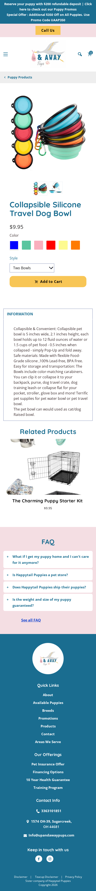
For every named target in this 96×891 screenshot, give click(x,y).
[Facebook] (38, 858)
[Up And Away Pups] (48, 54)
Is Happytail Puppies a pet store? (40, 575)
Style (14, 258)
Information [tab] (20, 314)
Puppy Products (20, 77)
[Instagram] (49, 858)
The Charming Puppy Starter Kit (47, 500)
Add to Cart (51, 281)
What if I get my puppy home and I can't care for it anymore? (51, 559)
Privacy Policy (73, 877)
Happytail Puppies (59, 881)
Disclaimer (20, 877)
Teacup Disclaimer (46, 877)
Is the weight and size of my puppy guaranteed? (42, 602)
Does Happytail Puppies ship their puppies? (49, 587)
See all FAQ (31, 620)
